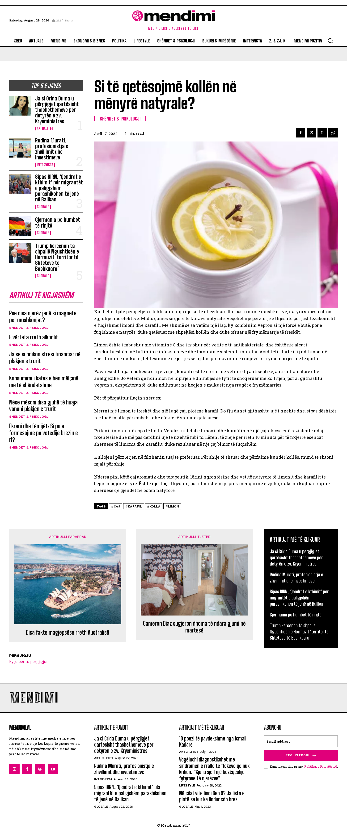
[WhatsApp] (333, 132)
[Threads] (40, 769)
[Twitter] (311, 132)
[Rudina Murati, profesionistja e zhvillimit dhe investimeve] (20, 148)
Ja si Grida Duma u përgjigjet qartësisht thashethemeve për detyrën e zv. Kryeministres (57, 110)
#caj (115, 506)
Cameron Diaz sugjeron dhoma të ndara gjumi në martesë (194, 627)
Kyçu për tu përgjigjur (28, 661)
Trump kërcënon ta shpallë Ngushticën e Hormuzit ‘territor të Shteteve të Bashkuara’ (57, 257)
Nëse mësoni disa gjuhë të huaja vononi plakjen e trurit (43, 405)
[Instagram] (14, 769)
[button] (330, 40)
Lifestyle (187, 785)
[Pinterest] (322, 132)
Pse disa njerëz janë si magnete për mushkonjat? (42, 316)
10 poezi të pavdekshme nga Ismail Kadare (212, 741)
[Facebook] (300, 132)
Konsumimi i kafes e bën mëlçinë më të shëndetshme (43, 381)
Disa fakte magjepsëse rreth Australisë (67, 632)
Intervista (45, 165)
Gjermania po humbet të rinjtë (57, 222)
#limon (172, 506)
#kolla (153, 506)
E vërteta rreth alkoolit (33, 337)
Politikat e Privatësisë (320, 766)
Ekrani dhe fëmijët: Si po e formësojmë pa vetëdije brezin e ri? (43, 433)
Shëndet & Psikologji (29, 327)
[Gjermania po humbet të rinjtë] (20, 226)
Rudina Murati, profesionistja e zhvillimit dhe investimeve (51, 149)
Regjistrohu (298, 755)
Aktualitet (45, 128)
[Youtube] (53, 769)
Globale (43, 207)
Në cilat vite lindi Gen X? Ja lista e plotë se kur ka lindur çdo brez (212, 796)
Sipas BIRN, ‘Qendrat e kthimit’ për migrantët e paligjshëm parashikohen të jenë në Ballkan (59, 188)
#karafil (133, 506)
